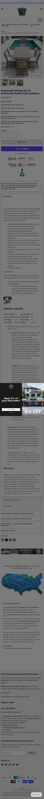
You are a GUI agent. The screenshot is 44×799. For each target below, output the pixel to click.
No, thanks (11, 412)
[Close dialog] (42, 384)
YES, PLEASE (11, 409)
